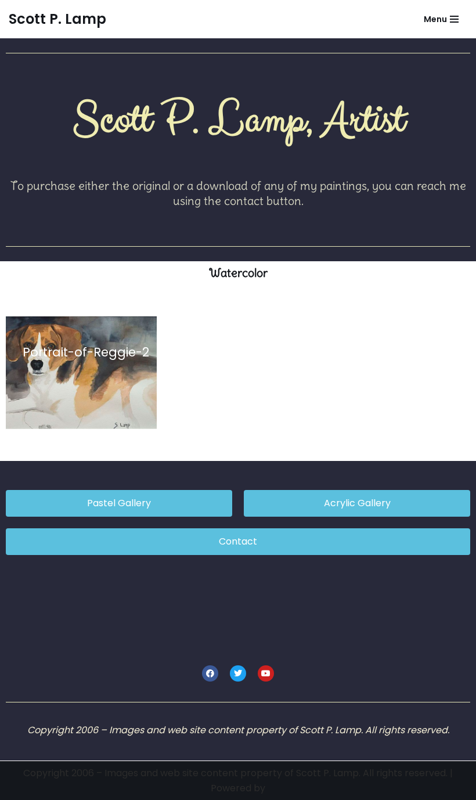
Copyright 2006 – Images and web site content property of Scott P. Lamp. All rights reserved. (236, 773)
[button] (81, 372)
